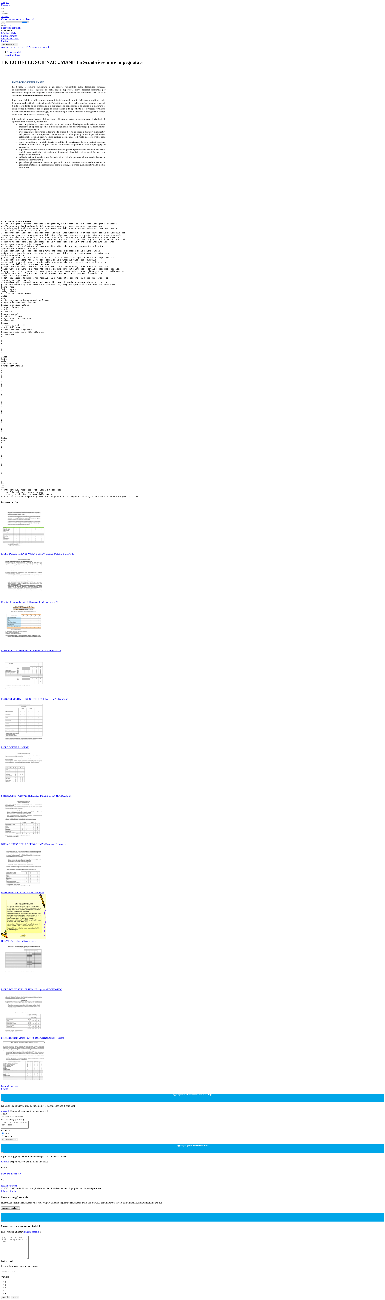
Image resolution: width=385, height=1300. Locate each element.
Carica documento (10, 19)
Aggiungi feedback (10, 1208)
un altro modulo (32, 1232)
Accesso (5, 16)
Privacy (5, 1191)
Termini (12, 1191)
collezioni (16, 27)
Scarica (4, 1089)
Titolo (4, 1113)
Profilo (4, 41)
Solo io (8, 1136)
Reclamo (5, 1185)
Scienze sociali (14, 52)
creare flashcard (26, 19)
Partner (13, 1185)
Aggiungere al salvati (39, 47)
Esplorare (5, 5)
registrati (5, 1111)
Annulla (5, 1297)
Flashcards (6, 27)
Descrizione (12, 1119)
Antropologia (13, 55)
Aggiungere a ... (9, 44)
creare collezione (9, 1139)
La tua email (7, 1261)
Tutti (7, 1133)
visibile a (5, 1130)
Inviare (15, 1297)
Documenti (6, 1173)
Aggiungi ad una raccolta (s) (15, 47)
